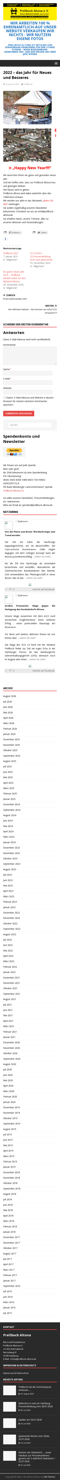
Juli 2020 (7, 1069)
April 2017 (8, 1264)
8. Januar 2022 (12, 84)
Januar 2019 (9, 1166)
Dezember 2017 (11, 1237)
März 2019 (8, 1156)
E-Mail (6, 378)
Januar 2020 (9, 1102)
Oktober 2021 (10, 988)
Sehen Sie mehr (43, 556)
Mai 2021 (8, 1015)
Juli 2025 (7, 766)
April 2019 (8, 1150)
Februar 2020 (10, 1096)
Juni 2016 (8, 1296)
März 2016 (8, 1302)
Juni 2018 (8, 1204)
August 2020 (9, 1064)
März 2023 (8, 896)
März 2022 (8, 961)
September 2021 (11, 993)
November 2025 (11, 744)
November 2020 (11, 1047)
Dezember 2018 (11, 1172)
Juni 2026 (8, 706)
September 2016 (11, 1285)
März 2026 (8, 723)
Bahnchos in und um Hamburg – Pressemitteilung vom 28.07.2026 (35, 1405)
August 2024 (9, 815)
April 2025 (8, 782)
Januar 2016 (9, 1307)
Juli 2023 (7, 874)
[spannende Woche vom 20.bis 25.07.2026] (9, 1442)
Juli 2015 (7, 1313)
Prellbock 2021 (10, 253)
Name (6, 369)
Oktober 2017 (10, 1248)
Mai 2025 (8, 777)
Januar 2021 (9, 1037)
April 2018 (8, 1215)
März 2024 (8, 836)
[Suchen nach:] (30, 425)
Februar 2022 (10, 966)
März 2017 (8, 1269)
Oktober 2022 (10, 923)
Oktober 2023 (10, 858)
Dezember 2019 (11, 1107)
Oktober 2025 (10, 750)
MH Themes (49, 1476)
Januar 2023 (9, 907)
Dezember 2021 (11, 977)
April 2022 (8, 955)
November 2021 (11, 982)
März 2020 (8, 1091)
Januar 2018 (9, 1231)
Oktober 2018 (10, 1183)
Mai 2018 (8, 1210)
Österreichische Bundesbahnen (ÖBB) (25, 549)
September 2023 (11, 863)
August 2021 (9, 999)
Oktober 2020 (10, 1053)
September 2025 (11, 755)
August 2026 (9, 696)
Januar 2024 (9, 842)
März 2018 (8, 1221)
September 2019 (11, 1123)
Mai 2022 (8, 950)
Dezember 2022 (11, 912)
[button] (55, 63)
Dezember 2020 (11, 1042)
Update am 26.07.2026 (30, 1419)
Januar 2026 (9, 734)
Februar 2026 (10, 728)
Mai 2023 (8, 885)
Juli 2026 (7, 701)
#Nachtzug (10, 556)
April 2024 (8, 831)
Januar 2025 (9, 799)
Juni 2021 (8, 1010)
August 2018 (9, 1193)
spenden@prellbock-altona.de (37, 505)
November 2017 (11, 1242)
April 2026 (8, 717)
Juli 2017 (7, 1258)
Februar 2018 (10, 1226)
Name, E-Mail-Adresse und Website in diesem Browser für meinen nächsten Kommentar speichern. (28, 401)
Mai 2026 (8, 712)
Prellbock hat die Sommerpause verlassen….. (34, 1388)
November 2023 (11, 853)
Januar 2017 (9, 1280)
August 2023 (9, 869)
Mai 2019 (8, 1145)
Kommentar (9, 344)
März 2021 (8, 1026)
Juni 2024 (8, 820)
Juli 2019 (7, 1134)
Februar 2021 (10, 1031)
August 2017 (9, 1253)
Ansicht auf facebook (44, 589)
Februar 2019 (10, 1161)
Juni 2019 (8, 1139)
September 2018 (11, 1188)
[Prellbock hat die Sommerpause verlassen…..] (9, 1393)
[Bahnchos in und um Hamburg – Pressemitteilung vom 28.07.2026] (9, 1410)
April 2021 (8, 1020)
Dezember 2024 (11, 804)
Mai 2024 (8, 826)
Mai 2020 (8, 1080)
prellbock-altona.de (26, 1358)
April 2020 (8, 1085)
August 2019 (9, 1129)
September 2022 (11, 928)
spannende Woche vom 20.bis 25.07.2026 (33, 1437)
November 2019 (11, 1112)
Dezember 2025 (11, 739)
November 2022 (11, 917)
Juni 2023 (8, 880)
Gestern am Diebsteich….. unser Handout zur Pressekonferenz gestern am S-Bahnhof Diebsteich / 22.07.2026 (36, 1457)
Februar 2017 (10, 1275)
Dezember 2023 (11, 847)
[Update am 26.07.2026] (9, 1426)
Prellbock (28, 84)
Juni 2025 (8, 771)
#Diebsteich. (10, 627)
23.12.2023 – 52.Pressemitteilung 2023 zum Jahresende (41, 256)
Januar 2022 (9, 972)
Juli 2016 (7, 1291)
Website (7, 388)
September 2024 (11, 809)
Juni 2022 (8, 945)
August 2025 (9, 761)
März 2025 (8, 788)
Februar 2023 (10, 901)
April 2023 (8, 890)
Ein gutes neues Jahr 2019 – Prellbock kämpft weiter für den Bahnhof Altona (14, 276)
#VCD (46, 616)
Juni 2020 (8, 1074)
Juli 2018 (7, 1199)
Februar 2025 (10, 793)
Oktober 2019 (10, 1118)
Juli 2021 (7, 1004)
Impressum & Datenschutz (16, 1373)
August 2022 (9, 934)
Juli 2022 (7, 939)
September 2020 (11, 1058)
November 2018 (11, 1177)
